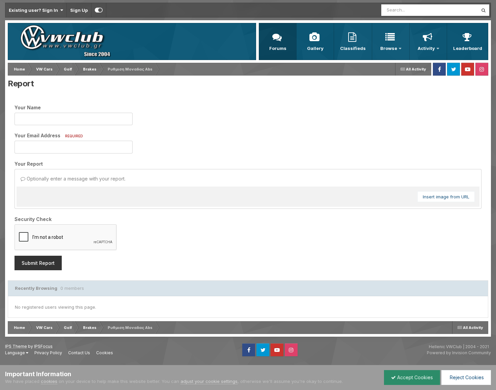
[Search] (483, 10)
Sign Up (79, 10)
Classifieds (353, 48)
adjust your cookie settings (209, 381)
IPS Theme (16, 346)
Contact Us (79, 352)
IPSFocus (43, 346)
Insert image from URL (446, 196)
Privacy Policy (48, 352)
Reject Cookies (466, 377)
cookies (49, 381)
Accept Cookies (414, 377)
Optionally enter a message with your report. (75, 179)
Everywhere (457, 9)
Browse (388, 48)
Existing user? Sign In (34, 10)
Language (15, 352)
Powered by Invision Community (459, 352)
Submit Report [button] (38, 263)
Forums (277, 48)
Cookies (104, 352)
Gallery (315, 48)
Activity (426, 48)
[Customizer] (98, 10)
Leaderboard (467, 48)
